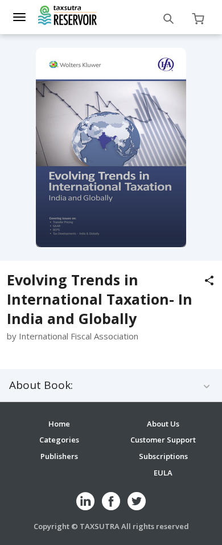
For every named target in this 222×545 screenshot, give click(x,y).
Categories (59, 440)
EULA (163, 473)
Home (59, 424)
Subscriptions (163, 456)
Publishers (59, 456)
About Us (163, 424)
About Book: (41, 385)
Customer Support (163, 440)
